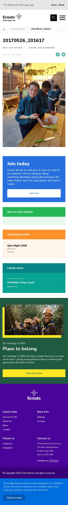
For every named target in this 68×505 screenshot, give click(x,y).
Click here (53, 460)
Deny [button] (54, 4)
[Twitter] (63, 54)
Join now (34, 193)
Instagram (7, 447)
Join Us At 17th (10, 417)
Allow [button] (61, 4)
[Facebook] (58, 54)
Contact (6, 429)
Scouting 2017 (18, 29)
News (5, 425)
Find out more (34, 373)
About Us (7, 421)
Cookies (41, 421)
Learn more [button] (29, 5)
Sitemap (41, 417)
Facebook (7, 443)
